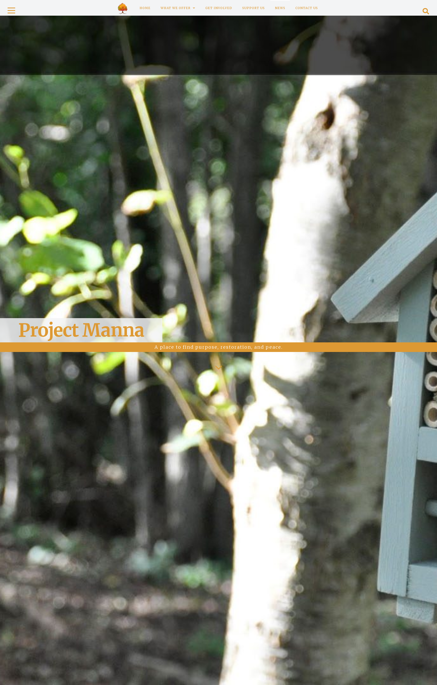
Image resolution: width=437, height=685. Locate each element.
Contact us (306, 8)
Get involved (218, 8)
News (280, 8)
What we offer (175, 8)
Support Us (253, 8)
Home (145, 8)
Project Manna (81, 330)
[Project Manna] (122, 8)
